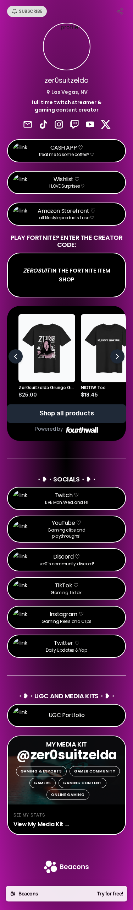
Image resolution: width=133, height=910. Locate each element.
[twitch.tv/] (74, 125)
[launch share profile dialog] (120, 11)
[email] (27, 125)
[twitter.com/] (105, 125)
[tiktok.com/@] (43, 125)
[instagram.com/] (59, 125)
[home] (66, 867)
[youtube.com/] (90, 125)
